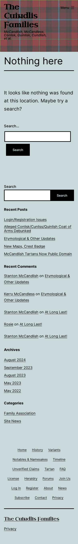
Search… (11, 126)
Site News (12, 421)
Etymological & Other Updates (29, 238)
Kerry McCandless (19, 294)
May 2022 (12, 391)
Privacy (10, 529)
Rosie (8, 324)
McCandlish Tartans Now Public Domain (38, 254)
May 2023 (12, 383)
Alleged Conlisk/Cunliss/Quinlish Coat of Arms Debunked (37, 228)
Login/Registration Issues (25, 220)
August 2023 (15, 375)
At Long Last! (56, 312)
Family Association (20, 413)
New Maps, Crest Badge (24, 246)
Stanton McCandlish (21, 276)
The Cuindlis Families (21, 15)
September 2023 (18, 368)
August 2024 (15, 360)
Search (10, 186)
